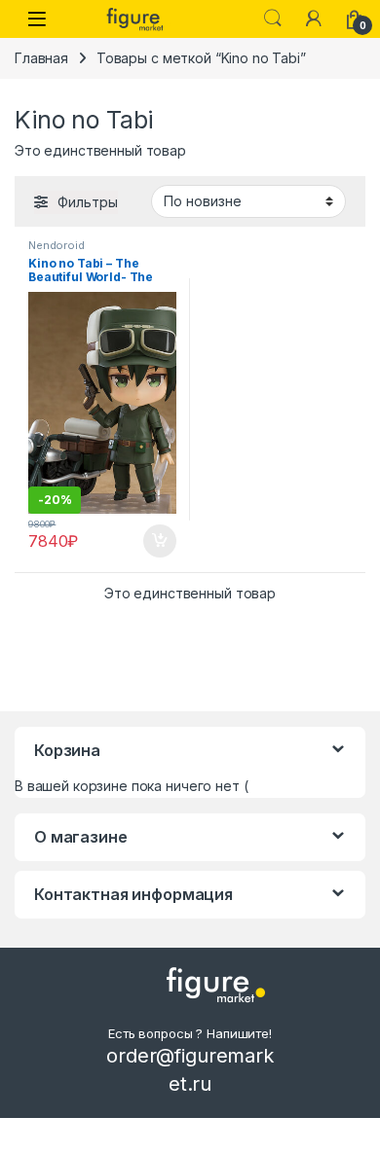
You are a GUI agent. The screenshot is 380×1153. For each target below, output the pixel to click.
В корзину (149, 541)
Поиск (273, 18)
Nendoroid (56, 245)
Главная (41, 58)
